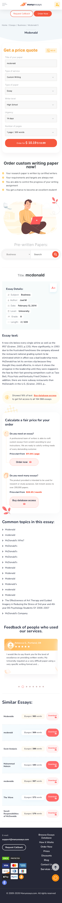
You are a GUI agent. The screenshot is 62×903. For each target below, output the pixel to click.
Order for (31, 143)
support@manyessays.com (15, 839)
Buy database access (45, 395)
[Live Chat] (55, 877)
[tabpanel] (31, 660)
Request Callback (21, 13)
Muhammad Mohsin (9, 765)
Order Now (43, 13)
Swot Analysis (10, 748)
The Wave (8, 797)
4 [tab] (30, 686)
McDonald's (10, 546)
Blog (46, 860)
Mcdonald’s (10, 584)
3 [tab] (26, 687)
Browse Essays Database (46, 836)
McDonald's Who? (14, 540)
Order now (22, 462)
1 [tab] (19, 686)
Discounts (46, 855)
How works (46, 842)
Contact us (46, 864)
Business (25, 294)
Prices (46, 851)
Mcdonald (9, 529)
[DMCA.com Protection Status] (11, 859)
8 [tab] (43, 686)
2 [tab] (22, 686)
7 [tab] (40, 686)
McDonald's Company (16, 613)
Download (52, 715)
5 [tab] (33, 686)
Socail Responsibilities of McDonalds (11, 814)
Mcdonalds (9, 716)
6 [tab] (36, 686)
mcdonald (9, 535)
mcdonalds (9, 781)
